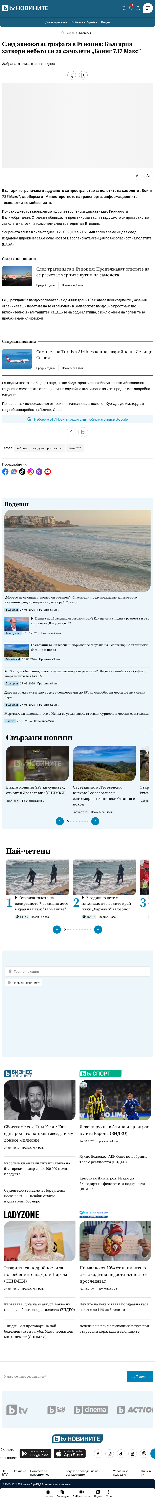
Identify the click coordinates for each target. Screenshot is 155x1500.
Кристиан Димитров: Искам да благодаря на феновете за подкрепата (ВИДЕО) (112, 1184)
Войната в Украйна (84, 22)
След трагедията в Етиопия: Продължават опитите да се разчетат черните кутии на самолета (92, 272)
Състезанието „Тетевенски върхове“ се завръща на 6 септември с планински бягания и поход (89, 647)
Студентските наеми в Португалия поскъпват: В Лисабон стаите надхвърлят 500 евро (34, 1196)
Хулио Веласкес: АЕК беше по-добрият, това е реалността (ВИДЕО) (113, 1159)
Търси (141, 1376)
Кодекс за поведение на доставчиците (82, 1472)
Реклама (20, 1471)
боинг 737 (75, 448)
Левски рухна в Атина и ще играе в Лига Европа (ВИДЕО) (114, 1130)
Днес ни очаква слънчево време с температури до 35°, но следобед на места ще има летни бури (75, 694)
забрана (22, 448)
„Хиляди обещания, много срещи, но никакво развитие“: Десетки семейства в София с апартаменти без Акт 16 (75, 673)
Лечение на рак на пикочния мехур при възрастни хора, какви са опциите (114, 1328)
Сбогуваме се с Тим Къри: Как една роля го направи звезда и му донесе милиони (38, 1133)
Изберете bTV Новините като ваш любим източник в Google (81, 419)
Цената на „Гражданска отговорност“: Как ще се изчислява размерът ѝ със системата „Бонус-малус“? (90, 620)
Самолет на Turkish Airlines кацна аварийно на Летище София (94, 354)
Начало (69, 32)
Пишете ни (146, 1472)
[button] (60, 821)
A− (138, 175)
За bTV (5, 1472)
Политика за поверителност (40, 1472)
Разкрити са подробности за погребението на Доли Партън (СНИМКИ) (36, 1274)
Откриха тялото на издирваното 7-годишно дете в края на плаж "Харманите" (41, 903)
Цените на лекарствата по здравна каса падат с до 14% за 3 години (114, 1307)
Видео (105, 22)
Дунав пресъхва (56, 22)
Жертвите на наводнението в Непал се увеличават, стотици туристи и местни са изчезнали (77, 713)
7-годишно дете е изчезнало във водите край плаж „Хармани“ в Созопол (106, 903)
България (85, 32)
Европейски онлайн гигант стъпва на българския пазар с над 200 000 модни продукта (37, 1168)
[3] (131, 9)
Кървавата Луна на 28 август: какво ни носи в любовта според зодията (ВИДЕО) (39, 1307)
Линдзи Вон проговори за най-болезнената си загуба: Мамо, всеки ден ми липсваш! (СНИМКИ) (38, 1331)
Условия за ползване (120, 1472)
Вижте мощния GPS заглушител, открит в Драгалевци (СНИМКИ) (36, 789)
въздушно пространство (47, 448)
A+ (149, 175)
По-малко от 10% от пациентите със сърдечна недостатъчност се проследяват (114, 1274)
